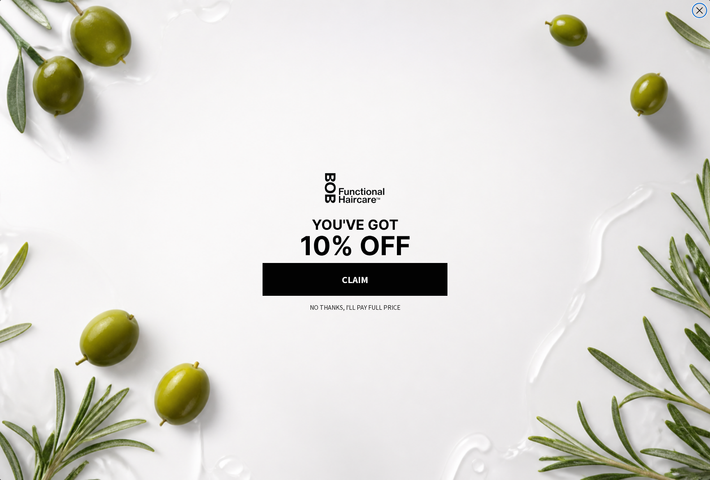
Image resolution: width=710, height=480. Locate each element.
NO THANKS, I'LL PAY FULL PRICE (355, 306)
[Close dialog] (699, 10)
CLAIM (355, 279)
